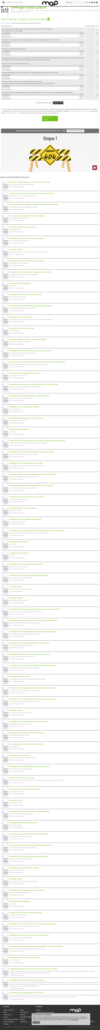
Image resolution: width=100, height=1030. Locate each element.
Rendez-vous (23, 1021)
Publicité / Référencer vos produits (45, 1012)
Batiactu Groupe (85, 111)
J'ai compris (36, 1022)
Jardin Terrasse (24, 1012)
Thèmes (5, 1017)
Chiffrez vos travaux (8, 1010)
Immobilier (23, 1014)
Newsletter (38, 1027)
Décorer (22, 1010)
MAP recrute (31, 1027)
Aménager (6, 1024)
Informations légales (72, 1027)
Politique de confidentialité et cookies (89, 1027)
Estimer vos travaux (48, 118)
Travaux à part (7, 1014)
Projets (5, 1012)
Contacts (38, 1010)
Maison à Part (74, 111)
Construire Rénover (8, 1021)
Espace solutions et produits (10, 1019)
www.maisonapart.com (11, 113)
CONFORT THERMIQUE (26, 1017)
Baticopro (22, 1019)
